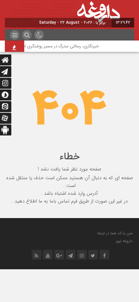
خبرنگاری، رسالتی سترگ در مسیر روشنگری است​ (59, 46)
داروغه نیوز (124, 241)
